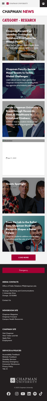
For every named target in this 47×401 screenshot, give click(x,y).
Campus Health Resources (12, 319)
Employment (7, 340)
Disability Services (9, 359)
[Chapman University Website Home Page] (16, 3)
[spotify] (35, 394)
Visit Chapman (7, 333)
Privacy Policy (7, 366)
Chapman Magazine (10, 314)
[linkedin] (29, 394)
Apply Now (6, 338)
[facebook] (8, 394)
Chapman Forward (9, 317)
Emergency (23, 270)
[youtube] (23, 394)
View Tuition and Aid (10, 336)
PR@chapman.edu (29, 286)
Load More (23, 257)
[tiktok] (40, 394)
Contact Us (6, 300)
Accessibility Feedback (11, 354)
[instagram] (16, 394)
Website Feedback (9, 357)
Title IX (5, 369)
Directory (5, 362)
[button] (3, 3)
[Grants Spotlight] (23, 195)
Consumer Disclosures (11, 364)
